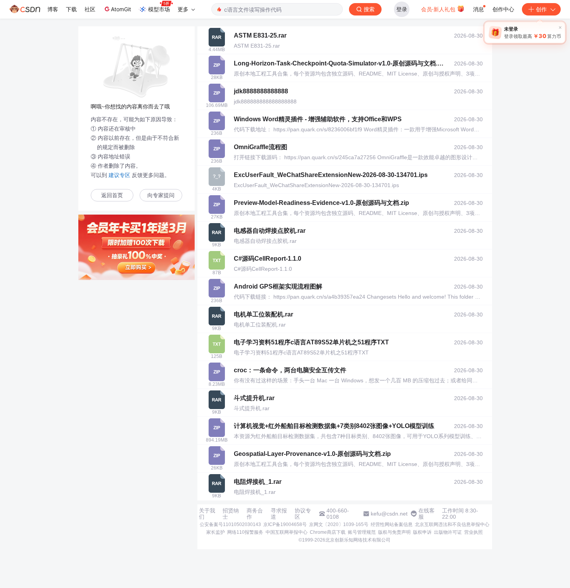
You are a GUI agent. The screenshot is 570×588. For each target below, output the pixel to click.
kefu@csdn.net (389, 514)
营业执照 (473, 532)
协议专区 (303, 513)
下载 (71, 9)
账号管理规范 (362, 532)
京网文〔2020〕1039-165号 (338, 524)
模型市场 (159, 9)
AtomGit (121, 9)
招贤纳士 (231, 513)
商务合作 (255, 513)
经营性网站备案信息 (392, 524)
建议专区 (119, 175)
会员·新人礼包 (439, 9)
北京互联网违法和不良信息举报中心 (452, 524)
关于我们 (207, 513)
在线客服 (426, 513)
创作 (541, 9)
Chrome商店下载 (327, 532)
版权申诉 (422, 532)
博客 (52, 9)
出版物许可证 (448, 532)
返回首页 (112, 195)
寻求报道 (279, 513)
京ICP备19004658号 (285, 524)
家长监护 (215, 532)
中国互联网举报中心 (286, 532)
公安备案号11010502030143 (230, 524)
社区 (90, 9)
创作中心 (503, 9)
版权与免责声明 (394, 532)
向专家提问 (160, 195)
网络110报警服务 (245, 532)
